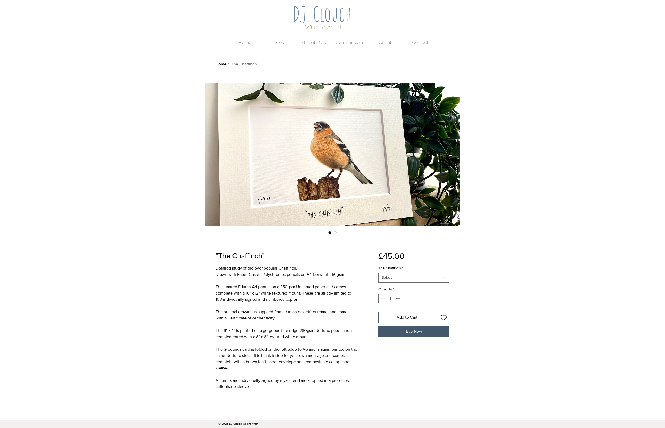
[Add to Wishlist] (443, 317)
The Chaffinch (390, 268)
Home (221, 64)
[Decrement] (382, 298)
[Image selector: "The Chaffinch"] (329, 232)
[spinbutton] (390, 298)
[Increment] (398, 298)
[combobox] (413, 278)
